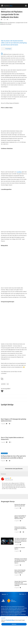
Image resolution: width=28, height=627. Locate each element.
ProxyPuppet (8, 48)
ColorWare (19, 172)
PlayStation (8, 5)
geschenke (3, 383)
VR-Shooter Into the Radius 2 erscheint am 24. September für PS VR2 (20, 528)
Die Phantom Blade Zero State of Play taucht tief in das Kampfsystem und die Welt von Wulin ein (13, 457)
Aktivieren (14, 624)
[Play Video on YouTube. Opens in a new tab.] (10, 543)
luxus (8, 383)
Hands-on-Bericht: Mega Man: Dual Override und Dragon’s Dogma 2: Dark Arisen (20, 571)
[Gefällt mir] (9, 423)
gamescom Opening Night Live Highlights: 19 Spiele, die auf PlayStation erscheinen (20, 517)
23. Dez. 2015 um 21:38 (9, 479)
